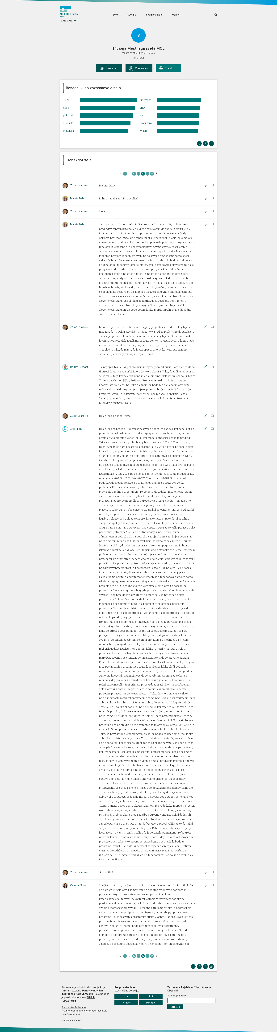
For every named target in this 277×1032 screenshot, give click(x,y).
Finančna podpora (71, 1014)
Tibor (66, 100)
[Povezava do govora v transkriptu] (205, 185)
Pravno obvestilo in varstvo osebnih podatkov (84, 1010)
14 (152, 174)
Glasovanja (141, 68)
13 (147, 174)
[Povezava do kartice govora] (212, 185)
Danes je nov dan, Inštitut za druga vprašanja (82, 992)
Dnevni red (112, 68)
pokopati (68, 115)
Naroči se (175, 1007)
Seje (115, 14)
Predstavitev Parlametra (74, 1007)
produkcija (146, 123)
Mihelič (143, 130)
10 (134, 174)
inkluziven (68, 130)
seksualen (68, 123)
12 (143, 174)
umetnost (145, 100)
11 (138, 174)
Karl (142, 115)
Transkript (170, 68)
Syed (66, 107)
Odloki (176, 14)
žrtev (143, 107)
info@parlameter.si (71, 1020)
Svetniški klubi (154, 14)
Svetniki (131, 14)
